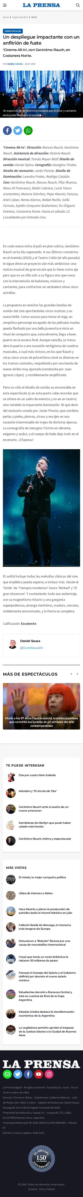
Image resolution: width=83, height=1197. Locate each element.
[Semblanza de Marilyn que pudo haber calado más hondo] (11, 825)
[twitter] (17, 130)
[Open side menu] (4, 5)
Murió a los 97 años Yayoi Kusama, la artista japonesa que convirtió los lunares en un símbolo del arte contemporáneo (41, 722)
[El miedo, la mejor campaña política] (11, 879)
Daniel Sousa (15, 63)
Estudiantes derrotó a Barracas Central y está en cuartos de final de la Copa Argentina (45, 995)
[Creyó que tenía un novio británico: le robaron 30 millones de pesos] (11, 959)
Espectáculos (20, 17)
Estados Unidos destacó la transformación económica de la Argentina (46, 1013)
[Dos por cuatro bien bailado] (11, 777)
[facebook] (7, 130)
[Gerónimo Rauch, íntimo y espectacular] (11, 841)
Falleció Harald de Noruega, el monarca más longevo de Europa (45, 927)
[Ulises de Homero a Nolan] (11, 895)
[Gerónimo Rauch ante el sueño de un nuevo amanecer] (11, 809)
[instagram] (49, 1074)
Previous (3, 95)
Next (79, 95)
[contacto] (7, 1074)
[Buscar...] (77, 5)
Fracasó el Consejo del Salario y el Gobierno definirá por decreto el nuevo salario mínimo (47, 976)
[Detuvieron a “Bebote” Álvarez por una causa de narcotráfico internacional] (11, 943)
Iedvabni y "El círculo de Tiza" (38, 791)
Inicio (6, 17)
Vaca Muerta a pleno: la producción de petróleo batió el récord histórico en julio (45, 911)
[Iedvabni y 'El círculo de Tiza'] (11, 793)
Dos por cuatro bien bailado (37, 775)
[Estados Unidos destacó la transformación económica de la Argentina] (11, 1014)
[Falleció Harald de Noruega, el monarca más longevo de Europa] (11, 927)
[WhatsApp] (28, 130)
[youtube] (38, 1074)
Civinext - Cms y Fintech (41, 1189)
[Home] (41, 1065)
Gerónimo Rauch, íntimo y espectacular (45, 838)
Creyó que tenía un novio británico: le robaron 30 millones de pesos (43, 958)
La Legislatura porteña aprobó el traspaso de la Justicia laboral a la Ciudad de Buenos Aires (47, 1031)
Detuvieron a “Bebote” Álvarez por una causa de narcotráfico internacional (44, 943)
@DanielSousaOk (31, 648)
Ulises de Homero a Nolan (36, 893)
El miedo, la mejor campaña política (42, 877)
